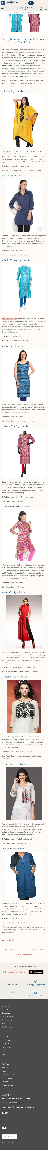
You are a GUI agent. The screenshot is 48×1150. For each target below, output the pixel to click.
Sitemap (5, 1023)
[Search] (7, 8)
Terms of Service (8, 1016)
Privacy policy (7, 1020)
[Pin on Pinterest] (13, 940)
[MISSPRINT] (24, 8)
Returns (5, 1051)
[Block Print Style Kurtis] (24, 478)
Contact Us (6, 1013)
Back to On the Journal (24, 955)
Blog (3, 1054)
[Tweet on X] (7, 940)
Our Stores (6, 1040)
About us (5, 1009)
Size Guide (6, 1044)
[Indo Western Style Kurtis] (24, 312)
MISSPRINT (10, 1142)
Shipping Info (7, 1047)
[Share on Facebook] (10, 940)
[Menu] (2, 8)
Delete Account (7, 1027)
